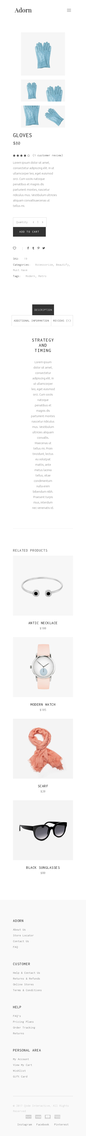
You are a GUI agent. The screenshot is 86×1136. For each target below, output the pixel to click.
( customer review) (48, 155)
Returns (18, 1033)
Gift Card (20, 1076)
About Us (19, 929)
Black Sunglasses (43, 868)
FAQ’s (17, 1015)
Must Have (20, 270)
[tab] (43, 309)
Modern (30, 276)
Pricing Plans (23, 1021)
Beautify (62, 264)
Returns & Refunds (26, 978)
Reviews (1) (62, 320)
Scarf (43, 786)
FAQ (15, 947)
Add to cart (29, 231)
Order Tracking (24, 1027)
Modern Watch (43, 705)
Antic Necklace (43, 623)
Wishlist (19, 1070)
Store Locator (23, 935)
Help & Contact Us (26, 972)
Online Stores (23, 984)
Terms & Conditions (27, 990)
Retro (42, 276)
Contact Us (21, 941)
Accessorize (44, 264)
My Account (21, 1059)
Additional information (31, 320)
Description (43, 309)
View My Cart (22, 1064)
